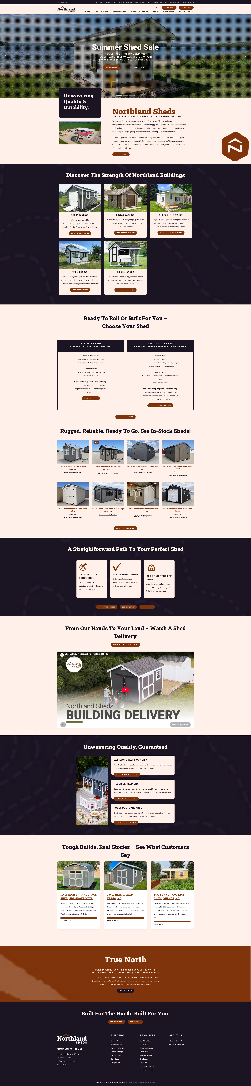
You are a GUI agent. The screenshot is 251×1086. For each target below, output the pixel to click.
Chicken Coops (116, 1055)
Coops (155, 11)
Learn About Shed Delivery (125, 645)
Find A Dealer (125, 991)
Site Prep (129, 2)
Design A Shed (186, 7)
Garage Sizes (115, 1063)
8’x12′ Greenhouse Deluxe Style (73, 466)
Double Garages (119, 11)
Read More (65, 920)
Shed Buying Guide (107, 607)
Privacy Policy (117, 1082)
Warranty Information (147, 1070)
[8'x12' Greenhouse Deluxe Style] (73, 452)
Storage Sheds (116, 1041)
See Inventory (169, 7)
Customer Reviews (146, 1048)
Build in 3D (147, 607)
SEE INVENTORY (111, 68)
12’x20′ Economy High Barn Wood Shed (143, 466)
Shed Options (144, 1052)
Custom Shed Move (118, 2)
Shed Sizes (115, 1059)
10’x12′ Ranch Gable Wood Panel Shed (143, 508)
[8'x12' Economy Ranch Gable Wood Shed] (73, 494)
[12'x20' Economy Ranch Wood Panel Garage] (178, 494)
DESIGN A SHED (139, 68)
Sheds (87, 11)
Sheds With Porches (139, 11)
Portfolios (143, 1063)
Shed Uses (144, 1059)
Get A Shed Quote (188, 2)
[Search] (157, 8)
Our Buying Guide (125, 417)
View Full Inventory (125, 528)
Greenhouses (168, 11)
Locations (99, 2)
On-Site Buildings (186, 11)
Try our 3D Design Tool (160, 405)
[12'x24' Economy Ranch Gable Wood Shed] (178, 452)
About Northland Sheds (155, 2)
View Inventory (91, 398)
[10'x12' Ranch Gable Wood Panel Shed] (143, 494)
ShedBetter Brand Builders (146, 1082)
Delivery (107, 2)
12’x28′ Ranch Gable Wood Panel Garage (108, 508)
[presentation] (78, 875)
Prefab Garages (101, 11)
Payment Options (140, 2)
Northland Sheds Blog (147, 1066)
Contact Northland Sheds (172, 2)
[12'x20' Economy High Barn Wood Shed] (143, 452)
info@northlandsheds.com (67, 1061)
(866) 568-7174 (66, 2)
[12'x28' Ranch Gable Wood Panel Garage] (108, 494)
